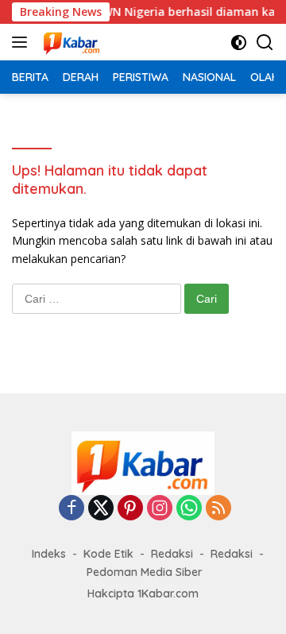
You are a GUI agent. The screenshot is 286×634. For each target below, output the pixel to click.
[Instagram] (159, 509)
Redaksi (172, 554)
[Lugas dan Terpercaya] (69, 42)
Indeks (49, 554)
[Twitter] (101, 509)
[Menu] (22, 42)
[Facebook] (71, 509)
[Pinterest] (130, 509)
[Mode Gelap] (239, 42)
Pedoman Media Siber (145, 572)
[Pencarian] (265, 42)
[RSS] (218, 509)
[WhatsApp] (189, 509)
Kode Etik (108, 554)
